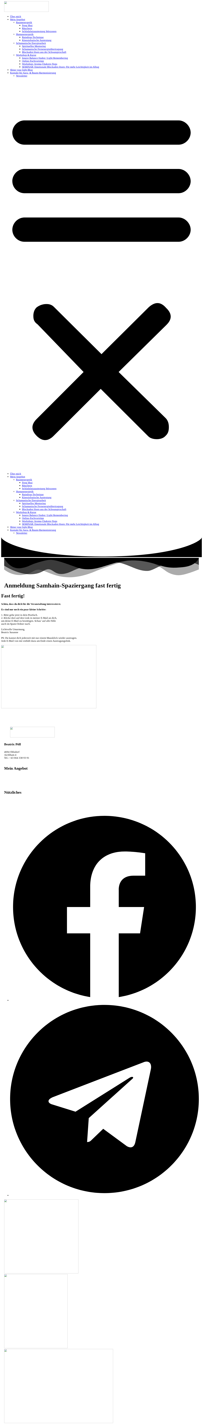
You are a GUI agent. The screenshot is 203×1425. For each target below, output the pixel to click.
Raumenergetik (24, 22)
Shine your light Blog (21, 69)
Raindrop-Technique (33, 37)
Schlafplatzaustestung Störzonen (39, 31)
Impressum (10, 800)
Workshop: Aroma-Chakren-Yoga (39, 64)
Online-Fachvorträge (33, 61)
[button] (101, 275)
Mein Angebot (17, 19)
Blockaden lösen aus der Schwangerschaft (44, 52)
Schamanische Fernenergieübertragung (42, 49)
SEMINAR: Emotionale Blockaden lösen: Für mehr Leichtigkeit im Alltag (60, 67)
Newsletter (21, 75)
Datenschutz (10, 802)
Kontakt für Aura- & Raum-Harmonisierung (33, 72)
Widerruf (9, 808)
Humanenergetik (25, 34)
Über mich (15, 16)
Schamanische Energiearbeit (31, 43)
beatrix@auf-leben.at (15, 760)
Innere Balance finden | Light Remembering (45, 58)
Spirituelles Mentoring (34, 46)
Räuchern (27, 28)
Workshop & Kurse (26, 55)
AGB (6, 805)
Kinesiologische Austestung (36, 40)
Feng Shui (27, 25)
